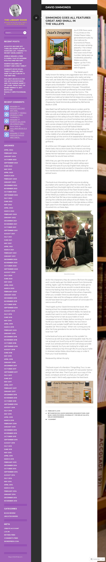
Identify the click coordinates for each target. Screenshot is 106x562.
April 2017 (8, 385)
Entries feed (9, 535)
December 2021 (10, 221)
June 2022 (8, 201)
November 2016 (10, 398)
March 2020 (9, 288)
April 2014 (8, 485)
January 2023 (10, 182)
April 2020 (8, 285)
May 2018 (8, 356)
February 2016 (10, 424)
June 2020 (8, 279)
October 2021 (10, 227)
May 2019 (8, 320)
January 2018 (10, 362)
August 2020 (9, 272)
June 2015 (8, 449)
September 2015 (10, 440)
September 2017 (11, 372)
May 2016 (8, 414)
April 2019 (8, 324)
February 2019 (10, 330)
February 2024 (10, 153)
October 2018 (10, 343)
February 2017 (10, 388)
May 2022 (8, 205)
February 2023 (10, 179)
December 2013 (10, 498)
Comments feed (11, 538)
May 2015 (7, 452)
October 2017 (10, 369)
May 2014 (8, 481)
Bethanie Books (54, 413)
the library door (15, 20)
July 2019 (8, 314)
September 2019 (11, 308)
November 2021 (10, 224)
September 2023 (11, 163)
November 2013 (10, 501)
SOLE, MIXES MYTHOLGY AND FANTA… (17, 135)
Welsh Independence (56, 417)
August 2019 (9, 311)
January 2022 (10, 217)
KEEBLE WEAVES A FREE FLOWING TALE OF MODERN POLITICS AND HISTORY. (15, 58)
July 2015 (8, 446)
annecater (13, 106)
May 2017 (8, 382)
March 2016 (9, 420)
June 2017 (8, 378)
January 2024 (10, 156)
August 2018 (9, 349)
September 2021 (10, 230)
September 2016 (11, 404)
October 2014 (10, 469)
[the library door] (15, 10)
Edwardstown (79, 413)
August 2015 (9, 443)
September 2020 (11, 269)
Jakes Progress (58, 415)
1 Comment (52, 419)
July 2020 (8, 275)
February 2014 (10, 491)
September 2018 (11, 346)
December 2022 (10, 185)
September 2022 (11, 195)
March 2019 (9, 327)
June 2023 (8, 166)
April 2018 (8, 359)
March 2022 (9, 211)
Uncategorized (11, 516)
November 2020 (10, 263)
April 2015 (8, 456)
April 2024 (8, 150)
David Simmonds (67, 413)
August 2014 (9, 475)
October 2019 (10, 304)
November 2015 (10, 433)
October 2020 (10, 266)
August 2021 (9, 234)
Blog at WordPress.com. (15, 557)
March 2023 (9, 176)
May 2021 (7, 243)
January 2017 (10, 391)
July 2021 (8, 237)
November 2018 (10, 340)
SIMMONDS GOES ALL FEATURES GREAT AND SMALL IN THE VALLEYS (68, 20)
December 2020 (10, 259)
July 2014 (8, 478)
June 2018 (8, 353)
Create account (11, 528)
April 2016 (8, 417)
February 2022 (10, 214)
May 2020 (8, 282)
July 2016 (8, 411)
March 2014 (9, 488)
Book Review (9, 513)
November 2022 (10, 189)
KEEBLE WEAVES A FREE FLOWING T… (18, 115)
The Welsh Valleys (81, 415)
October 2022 (10, 192)
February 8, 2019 (54, 411)
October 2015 (10, 436)
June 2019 (8, 317)
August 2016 (9, 407)
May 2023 (8, 169)
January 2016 (10, 427)
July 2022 (8, 198)
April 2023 (8, 172)
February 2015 (10, 462)
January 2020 (10, 295)
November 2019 (10, 301)
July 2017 (8, 375)
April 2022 (8, 208)
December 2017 (10, 366)
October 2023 (10, 160)
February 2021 (10, 253)
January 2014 (10, 494)
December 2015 (10, 430)
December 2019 (10, 298)
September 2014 (11, 472)
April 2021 (8, 246)
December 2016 (10, 395)
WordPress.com (11, 541)
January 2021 (9, 256)
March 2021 (9, 250)
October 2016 (10, 401)
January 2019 (10, 333)
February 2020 (10, 292)
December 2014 (10, 465)
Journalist (69, 415)
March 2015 (9, 459)
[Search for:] (15, 33)
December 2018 (10, 337)
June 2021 (8, 240)
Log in (7, 532)
